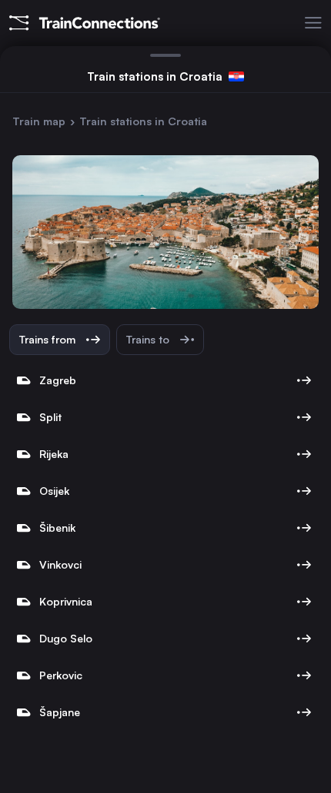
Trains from (49, 339)
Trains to (149, 339)
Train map (38, 121)
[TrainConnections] (80, 23)
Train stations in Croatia (143, 121)
